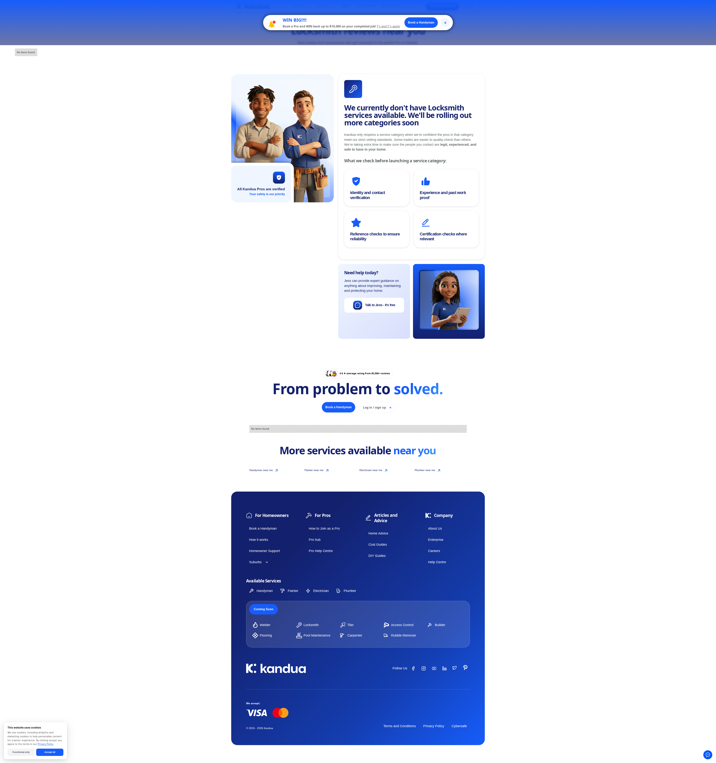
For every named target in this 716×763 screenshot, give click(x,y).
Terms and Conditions (399, 726)
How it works (258, 540)
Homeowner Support (264, 551)
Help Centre (437, 562)
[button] (257, 562)
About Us (435, 528)
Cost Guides (377, 544)
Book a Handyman (263, 528)
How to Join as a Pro (324, 528)
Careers (434, 551)
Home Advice (378, 533)
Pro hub (315, 540)
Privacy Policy (433, 726)
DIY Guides (377, 556)
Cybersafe (459, 726)
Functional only (20, 752)
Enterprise (435, 540)
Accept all (49, 752)
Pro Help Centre (321, 551)
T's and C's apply (388, 26)
